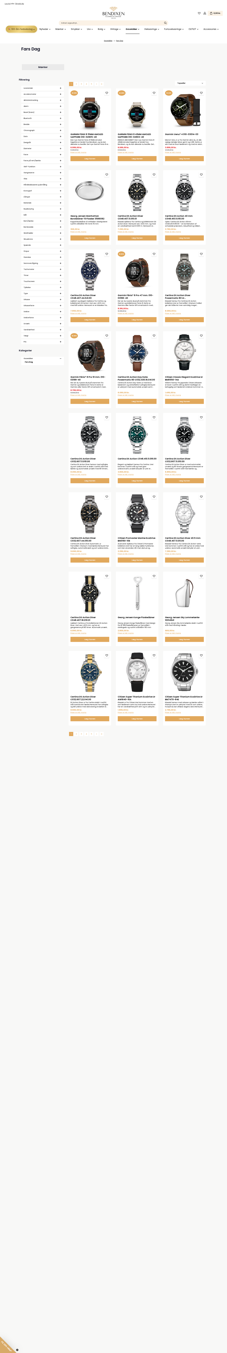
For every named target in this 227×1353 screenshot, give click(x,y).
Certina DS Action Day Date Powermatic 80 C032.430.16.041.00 (136, 378)
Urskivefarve (29, 317)
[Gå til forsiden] (113, 13)
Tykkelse (27, 287)
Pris (25, 342)
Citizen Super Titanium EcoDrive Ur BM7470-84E (184, 698)
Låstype (27, 197)
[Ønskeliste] (199, 13)
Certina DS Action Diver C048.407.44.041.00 (83, 296)
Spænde (27, 245)
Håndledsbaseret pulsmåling (35, 185)
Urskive (26, 311)
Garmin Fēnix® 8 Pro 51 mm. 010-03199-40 (87, 378)
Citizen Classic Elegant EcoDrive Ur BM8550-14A (184, 378)
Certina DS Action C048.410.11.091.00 (137, 458)
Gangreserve (29, 172)
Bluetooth (28, 118)
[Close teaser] (17, 1350)
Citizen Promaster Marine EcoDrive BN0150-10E (136, 539)
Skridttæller (28, 233)
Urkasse (27, 299)
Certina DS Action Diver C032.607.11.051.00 (83, 460)
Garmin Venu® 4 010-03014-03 (181, 134)
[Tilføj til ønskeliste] (106, 92)
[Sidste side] (102, 84)
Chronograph (29, 130)
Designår (27, 142)
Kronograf (28, 191)
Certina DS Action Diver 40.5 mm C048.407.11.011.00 (183, 539)
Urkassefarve (29, 305)
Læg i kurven (89, 158)
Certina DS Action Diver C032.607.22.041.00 (83, 698)
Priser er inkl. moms (78, 152)
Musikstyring (29, 209)
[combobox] (111, 23)
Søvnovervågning (31, 263)
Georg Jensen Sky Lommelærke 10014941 (182, 618)
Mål (25, 215)
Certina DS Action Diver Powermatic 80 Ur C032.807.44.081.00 (177, 296)
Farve (26, 154)
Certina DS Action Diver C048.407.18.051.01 (83, 618)
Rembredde (28, 227)
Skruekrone (28, 239)
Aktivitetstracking (31, 100)
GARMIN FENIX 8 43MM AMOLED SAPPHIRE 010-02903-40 (134, 135)
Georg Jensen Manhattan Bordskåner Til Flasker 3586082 (87, 217)
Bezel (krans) (29, 112)
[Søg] (165, 23)
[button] (8, 1344)
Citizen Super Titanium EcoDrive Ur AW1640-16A (136, 698)
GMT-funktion (29, 166)
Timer (26, 275)
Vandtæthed (29, 329)
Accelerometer (30, 94)
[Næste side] (96, 84)
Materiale (27, 203)
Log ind (8, 3)
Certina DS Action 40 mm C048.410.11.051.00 (179, 217)
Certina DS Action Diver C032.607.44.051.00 (83, 539)
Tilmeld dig (19, 3)
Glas (25, 179)
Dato (26, 136)
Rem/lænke (28, 221)
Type (26, 293)
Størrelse (27, 257)
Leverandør (28, 88)
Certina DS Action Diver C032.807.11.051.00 (177, 460)
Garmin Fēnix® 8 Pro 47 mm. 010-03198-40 (135, 296)
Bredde (26, 124)
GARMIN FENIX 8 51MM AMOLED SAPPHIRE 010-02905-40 (86, 135)
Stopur (26, 251)
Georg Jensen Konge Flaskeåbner (136, 617)
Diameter (27, 148)
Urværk (27, 323)
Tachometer (29, 269)
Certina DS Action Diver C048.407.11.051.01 (130, 217)
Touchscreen (29, 281)
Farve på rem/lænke (32, 160)
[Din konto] (204, 13)
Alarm (26, 106)
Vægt (26, 336)
